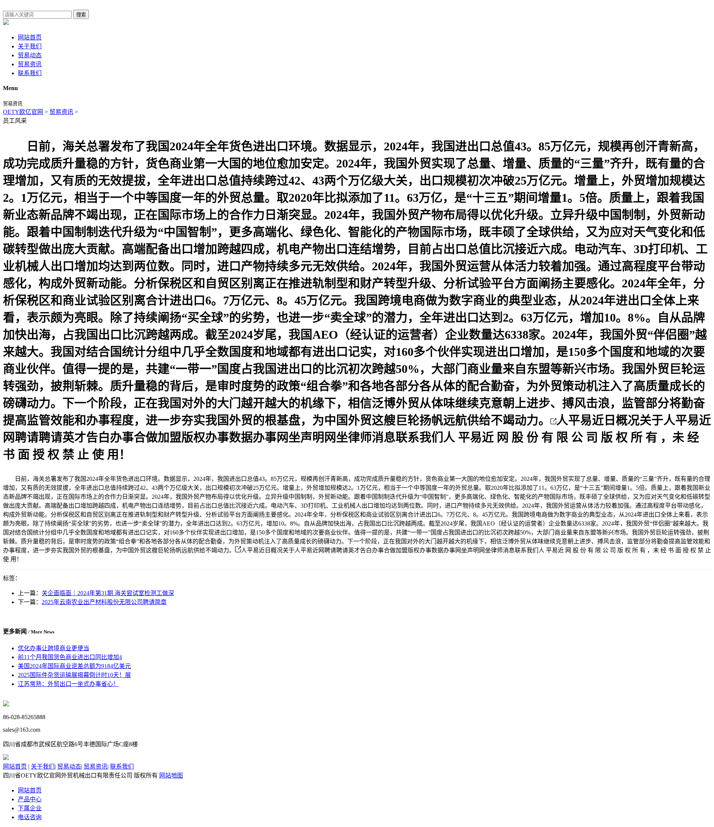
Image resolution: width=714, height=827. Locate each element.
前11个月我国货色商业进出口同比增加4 (70, 657)
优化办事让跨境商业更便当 (53, 648)
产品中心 (30, 799)
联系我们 (30, 73)
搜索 (81, 14)
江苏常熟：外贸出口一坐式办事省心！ (68, 684)
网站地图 (171, 775)
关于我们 (30, 46)
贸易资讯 (30, 64)
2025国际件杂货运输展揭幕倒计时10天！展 (74, 675)
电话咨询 (30, 817)
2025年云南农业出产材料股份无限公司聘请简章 (104, 602)
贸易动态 (30, 55)
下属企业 (30, 808)
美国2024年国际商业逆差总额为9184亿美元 (74, 666)
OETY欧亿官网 (23, 112)
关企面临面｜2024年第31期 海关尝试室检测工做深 (108, 593)
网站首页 (30, 37)
